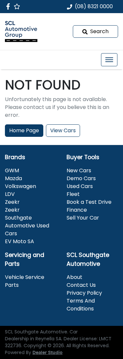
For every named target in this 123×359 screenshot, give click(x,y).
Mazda (13, 178)
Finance (77, 210)
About (74, 277)
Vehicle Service (24, 277)
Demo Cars (81, 178)
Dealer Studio (47, 352)
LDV (10, 194)
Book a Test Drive (89, 202)
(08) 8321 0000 (94, 6)
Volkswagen (20, 186)
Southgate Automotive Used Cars (27, 225)
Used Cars (80, 186)
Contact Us (81, 285)
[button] (109, 59)
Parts (12, 285)
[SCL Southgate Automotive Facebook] (9, 6)
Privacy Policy (84, 293)
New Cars (79, 170)
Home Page (24, 130)
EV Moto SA (19, 241)
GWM (12, 170)
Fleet (73, 194)
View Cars (63, 130)
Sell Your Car (83, 218)
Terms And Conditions (81, 304)
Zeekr (12, 202)
